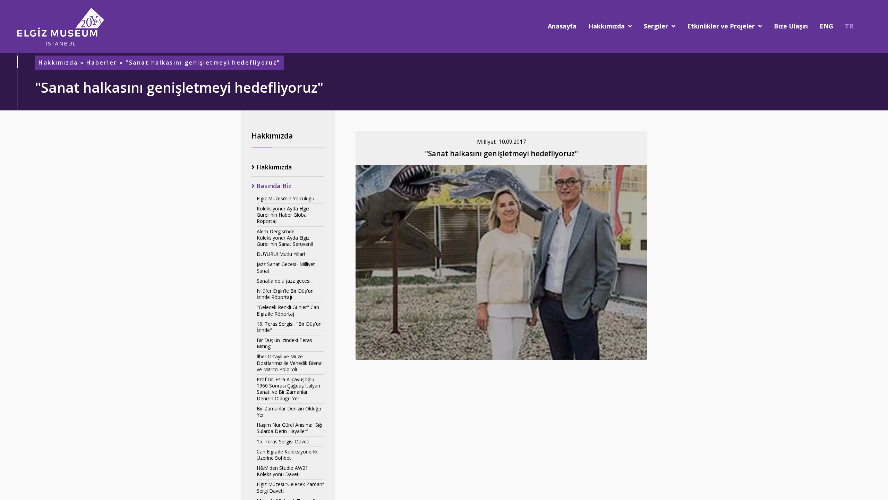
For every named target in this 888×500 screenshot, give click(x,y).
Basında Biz (273, 186)
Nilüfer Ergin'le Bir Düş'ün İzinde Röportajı (285, 294)
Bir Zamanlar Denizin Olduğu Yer (289, 411)
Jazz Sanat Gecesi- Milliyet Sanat (286, 267)
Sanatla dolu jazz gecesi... (285, 280)
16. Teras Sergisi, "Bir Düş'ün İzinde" (289, 326)
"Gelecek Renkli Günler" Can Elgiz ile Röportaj (288, 310)
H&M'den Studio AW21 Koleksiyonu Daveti (282, 471)
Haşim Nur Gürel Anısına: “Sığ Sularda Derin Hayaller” (289, 428)
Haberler (101, 62)
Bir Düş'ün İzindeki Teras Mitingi (284, 343)
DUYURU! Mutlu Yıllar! (281, 254)
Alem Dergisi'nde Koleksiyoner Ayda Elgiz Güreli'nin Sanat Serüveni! (285, 237)
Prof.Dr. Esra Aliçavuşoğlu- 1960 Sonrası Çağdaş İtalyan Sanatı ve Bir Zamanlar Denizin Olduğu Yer (288, 389)
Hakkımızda (58, 62)
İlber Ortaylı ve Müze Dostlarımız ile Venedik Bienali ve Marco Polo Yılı (290, 362)
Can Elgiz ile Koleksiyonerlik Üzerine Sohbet (287, 454)
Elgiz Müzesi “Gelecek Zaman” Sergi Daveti (290, 487)
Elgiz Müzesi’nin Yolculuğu (285, 198)
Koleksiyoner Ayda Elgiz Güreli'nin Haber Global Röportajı (283, 214)
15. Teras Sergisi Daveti (283, 441)
